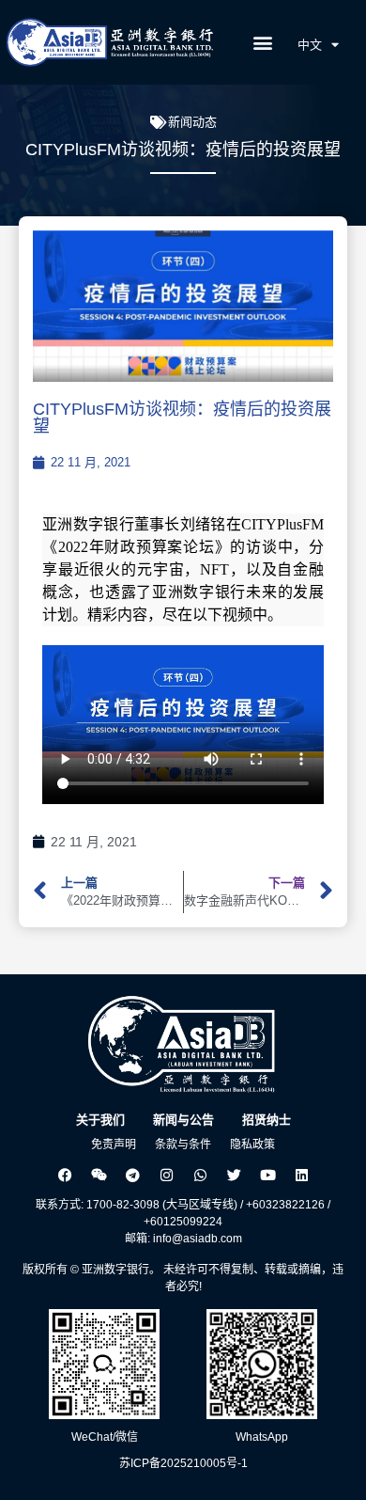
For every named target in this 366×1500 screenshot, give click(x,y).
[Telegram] (132, 1175)
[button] (263, 42)
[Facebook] (65, 1175)
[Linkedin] (301, 1175)
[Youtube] (267, 1175)
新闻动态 (192, 122)
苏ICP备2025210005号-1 (183, 1463)
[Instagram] (166, 1175)
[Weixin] (98, 1175)
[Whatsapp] (200, 1175)
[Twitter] (234, 1175)
